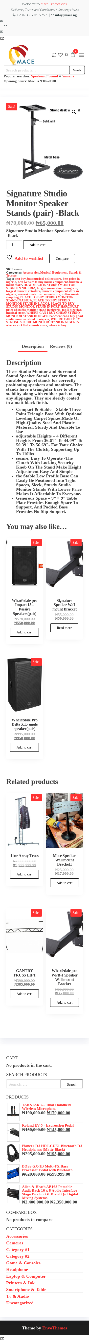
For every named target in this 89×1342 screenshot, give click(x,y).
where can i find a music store (26, 325)
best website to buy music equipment (43, 281)
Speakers (37, 76)
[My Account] (66, 54)
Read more (64, 627)
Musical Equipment (53, 272)
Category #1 (17, 1249)
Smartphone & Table (26, 1289)
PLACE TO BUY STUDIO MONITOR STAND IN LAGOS (38, 302)
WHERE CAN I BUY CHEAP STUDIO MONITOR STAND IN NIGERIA (43, 314)
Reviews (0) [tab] (61, 346)
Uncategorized (20, 1302)
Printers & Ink (20, 1282)
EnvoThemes (54, 1327)
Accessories (31, 272)
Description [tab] (33, 346)
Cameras (14, 1242)
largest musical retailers (23, 291)
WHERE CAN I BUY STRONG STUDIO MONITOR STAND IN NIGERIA (43, 320)
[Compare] (54, 54)
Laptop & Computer (26, 1276)
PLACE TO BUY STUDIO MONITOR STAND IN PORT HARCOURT (42, 305)
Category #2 (17, 1256)
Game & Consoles (23, 1262)
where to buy (58, 325)
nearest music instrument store (39, 294)
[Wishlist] (60, 54)
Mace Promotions (54, 4)
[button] (81, 55)
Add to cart (37, 244)
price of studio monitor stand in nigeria (33, 309)
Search (77, 70)
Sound (53, 76)
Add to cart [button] (24, 632)
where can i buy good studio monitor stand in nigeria (44, 317)
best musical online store (44, 278)
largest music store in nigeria (57, 288)
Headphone (17, 1269)
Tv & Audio (17, 1296)
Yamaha (68, 76)
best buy (20, 278)
